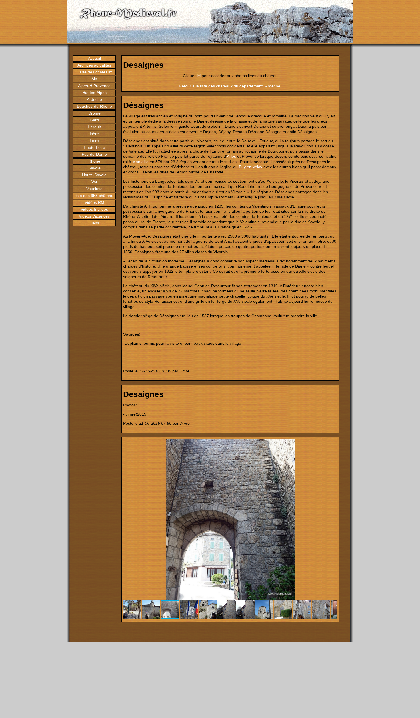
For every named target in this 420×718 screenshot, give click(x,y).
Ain (94, 79)
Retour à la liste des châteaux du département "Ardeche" (230, 86)
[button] (332, 443)
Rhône (94, 161)
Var (94, 182)
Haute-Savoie (94, 175)
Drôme (94, 113)
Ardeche (94, 99)
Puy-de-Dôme (94, 154)
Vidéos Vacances (94, 216)
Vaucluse (94, 188)
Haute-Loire (94, 147)
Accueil (94, 58)
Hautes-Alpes (94, 92)
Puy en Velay (250, 167)
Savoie (94, 168)
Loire (94, 140)
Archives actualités (94, 65)
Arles (231, 156)
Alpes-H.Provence (94, 85)
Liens (94, 223)
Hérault (94, 127)
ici (199, 75)
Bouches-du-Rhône (94, 106)
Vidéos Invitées (94, 209)
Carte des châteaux (94, 72)
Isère (94, 133)
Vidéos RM (94, 202)
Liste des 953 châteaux (94, 195)
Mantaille (140, 161)
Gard (94, 120)
